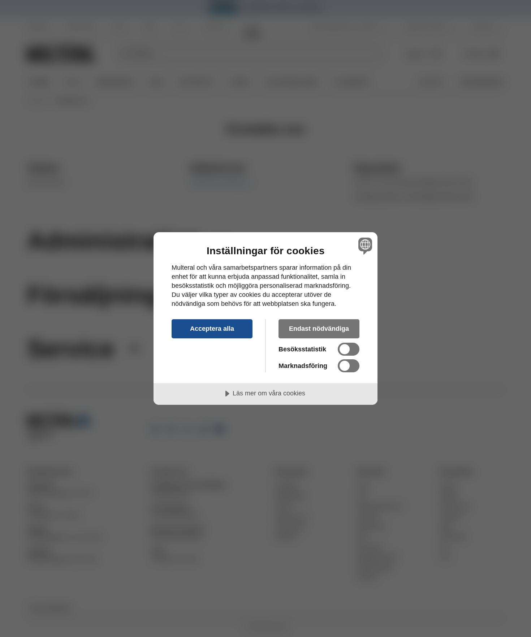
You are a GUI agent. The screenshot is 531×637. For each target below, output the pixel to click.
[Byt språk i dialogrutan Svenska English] (363, 245)
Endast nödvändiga (319, 328)
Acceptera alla (212, 328)
